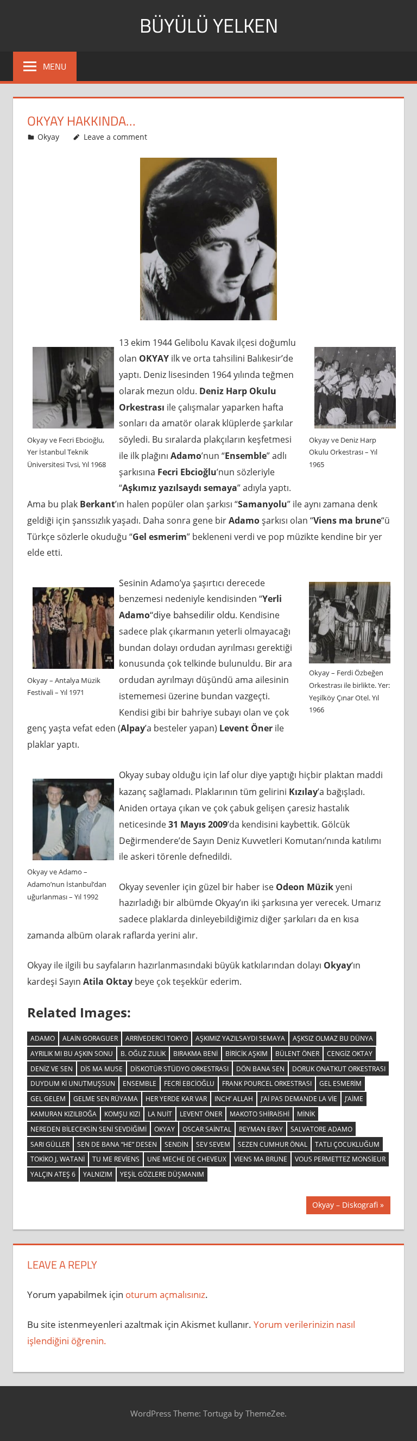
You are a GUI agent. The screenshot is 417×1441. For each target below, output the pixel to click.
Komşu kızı (122, 1114)
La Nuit (160, 1114)
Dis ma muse (101, 1068)
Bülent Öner (297, 1053)
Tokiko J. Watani (57, 1159)
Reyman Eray (261, 1129)
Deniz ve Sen (51, 1068)
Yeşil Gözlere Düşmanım (162, 1174)
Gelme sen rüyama (105, 1098)
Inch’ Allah (233, 1098)
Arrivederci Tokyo (156, 1038)
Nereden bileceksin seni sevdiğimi (88, 1129)
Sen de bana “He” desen (117, 1144)
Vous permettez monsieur (340, 1159)
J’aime (354, 1098)
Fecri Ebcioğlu (189, 1083)
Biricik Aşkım (246, 1053)
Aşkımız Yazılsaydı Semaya (240, 1038)
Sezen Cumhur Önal (272, 1144)
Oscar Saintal (206, 1129)
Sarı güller (50, 1144)
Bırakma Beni (195, 1053)
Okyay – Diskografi (345, 1207)
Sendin (176, 1144)
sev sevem (213, 1144)
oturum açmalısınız (165, 1294)
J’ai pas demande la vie (299, 1098)
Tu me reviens (116, 1159)
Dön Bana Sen (260, 1068)
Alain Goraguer (90, 1038)
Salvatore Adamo (321, 1129)
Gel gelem (48, 1098)
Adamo (42, 1038)
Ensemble (139, 1083)
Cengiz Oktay (349, 1053)
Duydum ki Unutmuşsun (72, 1083)
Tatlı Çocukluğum (347, 1144)
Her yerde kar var (176, 1098)
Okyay (48, 137)
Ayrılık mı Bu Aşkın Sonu (71, 1053)
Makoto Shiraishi (259, 1114)
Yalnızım (97, 1174)
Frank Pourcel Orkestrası (267, 1083)
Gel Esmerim (340, 1083)
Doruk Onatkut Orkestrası (339, 1068)
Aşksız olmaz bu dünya (333, 1038)
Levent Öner (201, 1114)
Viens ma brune (260, 1159)
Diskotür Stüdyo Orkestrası (179, 1068)
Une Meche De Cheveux (186, 1159)
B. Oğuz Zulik (143, 1053)
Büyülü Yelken (209, 25)
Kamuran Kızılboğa (63, 1114)
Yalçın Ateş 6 (52, 1174)
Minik (306, 1114)
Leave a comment (115, 137)
